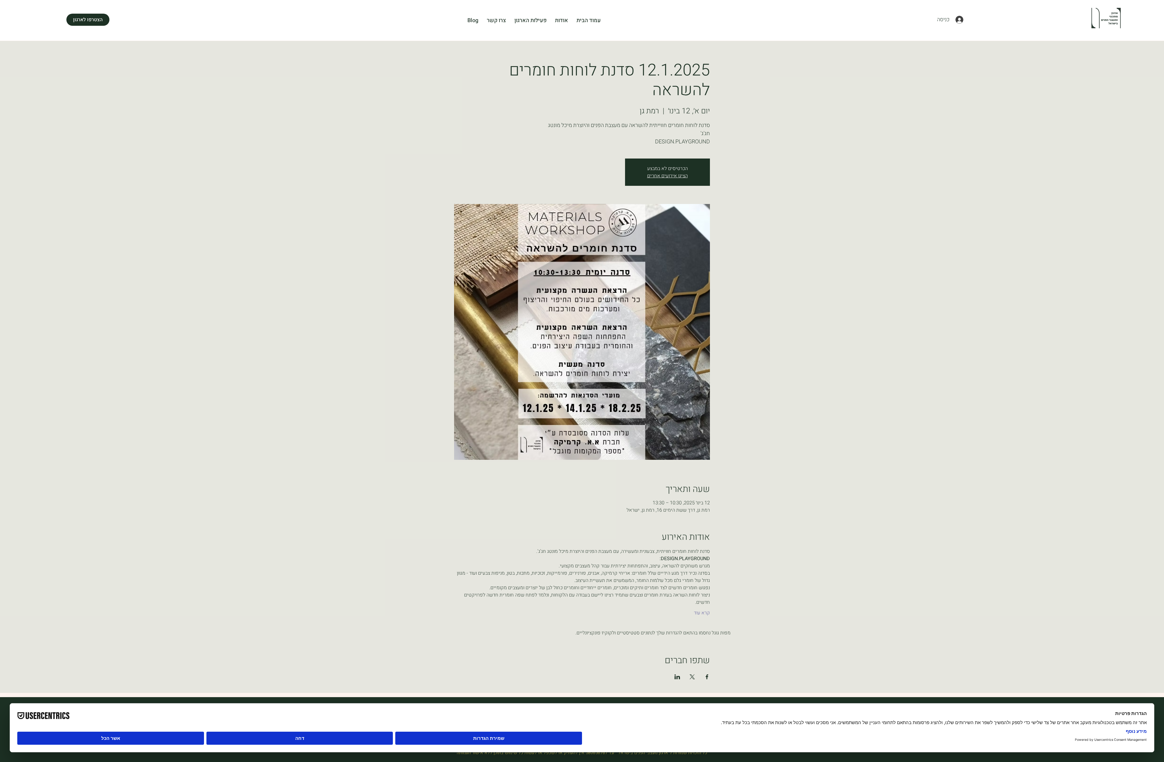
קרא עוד (702, 613)
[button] (87, 20)
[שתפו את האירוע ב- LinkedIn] (677, 676)
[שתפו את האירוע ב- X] (692, 676)
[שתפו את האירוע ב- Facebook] (707, 676)
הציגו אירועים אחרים (667, 175)
